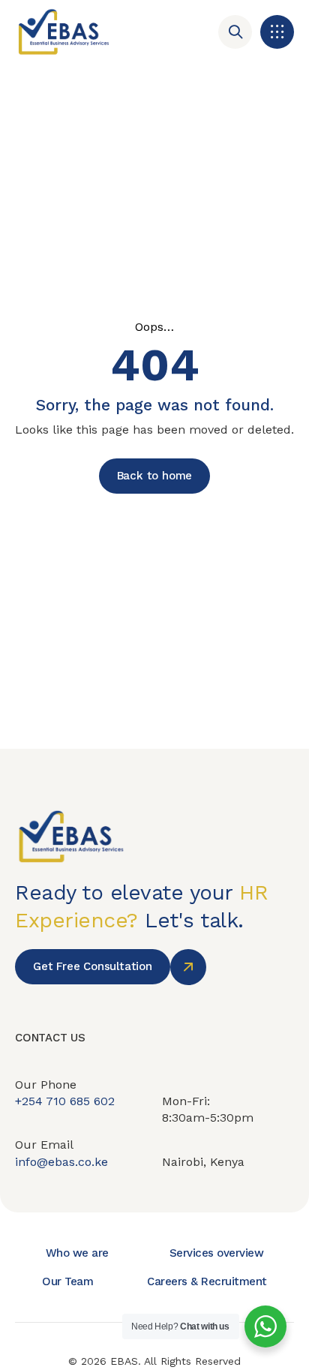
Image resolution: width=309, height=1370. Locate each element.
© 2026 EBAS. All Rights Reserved (154, 1361)
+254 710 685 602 (65, 1101)
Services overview (217, 1253)
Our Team (67, 1281)
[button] (277, 32)
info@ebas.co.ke (61, 1162)
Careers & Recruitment (207, 1281)
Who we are (77, 1253)
